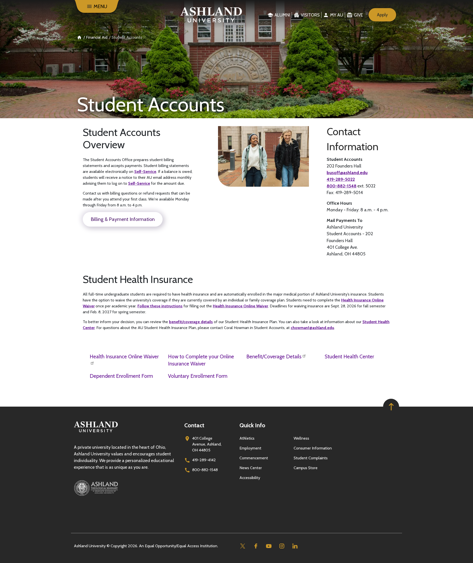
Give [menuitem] (358, 15)
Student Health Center (349, 356)
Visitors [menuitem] (310, 15)
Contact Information (352, 139)
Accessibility (249, 477)
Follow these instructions (160, 306)
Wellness (301, 438)
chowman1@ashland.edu (312, 327)
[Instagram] (282, 546)
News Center (250, 467)
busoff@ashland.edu (347, 172)
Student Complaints (311, 458)
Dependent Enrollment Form (121, 376)
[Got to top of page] (391, 407)
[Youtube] (269, 546)
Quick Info (252, 425)
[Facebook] (256, 546)
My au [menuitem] (336, 15)
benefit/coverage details (191, 321)
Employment (250, 448)
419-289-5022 (341, 179)
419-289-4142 (204, 460)
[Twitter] (242, 546)
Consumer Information (313, 448)
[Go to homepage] (96, 432)
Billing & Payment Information (123, 219)
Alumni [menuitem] (282, 15)
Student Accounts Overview (121, 138)
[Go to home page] (211, 15)
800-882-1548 (341, 186)
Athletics (246, 438)
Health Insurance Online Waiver (240, 306)
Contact (194, 425)
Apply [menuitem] (382, 14)
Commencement (253, 458)
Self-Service (145, 171)
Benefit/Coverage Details (274, 356)
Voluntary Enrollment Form (197, 376)
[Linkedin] (295, 546)
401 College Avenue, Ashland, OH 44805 (206, 444)
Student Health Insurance (138, 279)
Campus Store (306, 467)
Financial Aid (96, 37)
